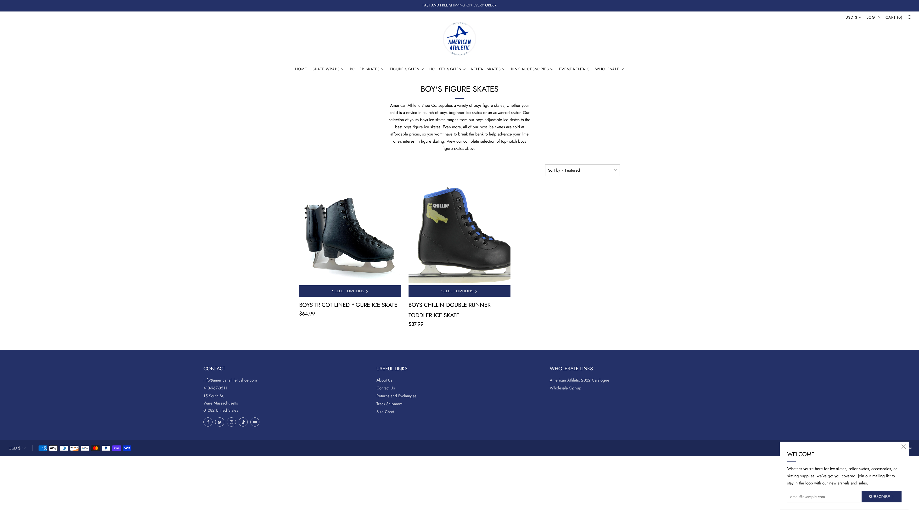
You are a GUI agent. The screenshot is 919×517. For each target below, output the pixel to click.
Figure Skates (404, 69)
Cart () (893, 17)
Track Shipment (389, 404)
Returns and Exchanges (396, 396)
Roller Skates (365, 69)
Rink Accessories (530, 69)
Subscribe (879, 496)
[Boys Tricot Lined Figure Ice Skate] (350, 234)
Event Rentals (574, 69)
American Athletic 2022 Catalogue (579, 380)
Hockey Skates (445, 69)
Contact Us (385, 388)
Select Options (348, 291)
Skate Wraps (326, 69)
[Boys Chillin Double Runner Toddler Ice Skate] (460, 234)
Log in (874, 17)
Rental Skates (486, 69)
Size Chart (385, 412)
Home (301, 69)
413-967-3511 (215, 388)
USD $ (851, 17)
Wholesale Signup (565, 388)
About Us (384, 380)
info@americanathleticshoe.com (230, 380)
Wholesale (607, 69)
